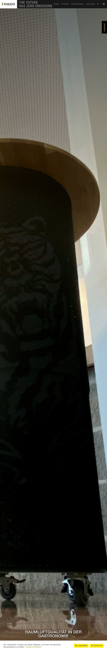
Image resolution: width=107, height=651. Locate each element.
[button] (81, 646)
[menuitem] (56, 4)
